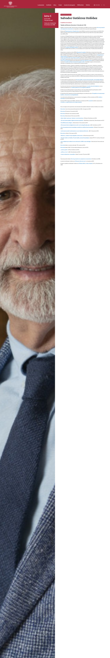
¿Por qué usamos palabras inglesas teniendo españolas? (71, 120)
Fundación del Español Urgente (71, 47)
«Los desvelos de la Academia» (93, 86)
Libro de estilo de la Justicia (86, 60)
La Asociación (41, 5)
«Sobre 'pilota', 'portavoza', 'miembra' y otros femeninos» (71, 118)
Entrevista (62, 108)
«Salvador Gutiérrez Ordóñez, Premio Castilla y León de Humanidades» (74, 137)
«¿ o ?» (64, 149)
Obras (55, 5)
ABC (84, 163)
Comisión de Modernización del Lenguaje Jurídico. (75, 61)
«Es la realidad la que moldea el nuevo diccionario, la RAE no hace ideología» (75, 141)
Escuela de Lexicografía (69, 5)
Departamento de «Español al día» (72, 31)
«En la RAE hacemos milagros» (66, 122)
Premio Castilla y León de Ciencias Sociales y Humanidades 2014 (89, 79)
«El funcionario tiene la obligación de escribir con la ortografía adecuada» (75, 125)
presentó (90, 100)
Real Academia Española (66, 14)
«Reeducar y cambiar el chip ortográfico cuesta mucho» (71, 135)
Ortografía (63, 59)
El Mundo (77, 161)
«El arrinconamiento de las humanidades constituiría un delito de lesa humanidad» (76, 127)
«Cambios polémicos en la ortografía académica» (80, 87)
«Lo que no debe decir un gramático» (67, 154)
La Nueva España (89, 163)
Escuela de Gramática (81, 52)
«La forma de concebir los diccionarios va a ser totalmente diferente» (74, 130)
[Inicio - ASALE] (10, 4)
